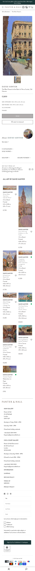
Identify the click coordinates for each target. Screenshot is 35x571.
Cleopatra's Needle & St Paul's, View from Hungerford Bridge (22, 262)
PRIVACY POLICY (9, 487)
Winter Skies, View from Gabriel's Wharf (7, 196)
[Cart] (32, 7)
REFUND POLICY (9, 477)
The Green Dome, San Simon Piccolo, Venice (23, 308)
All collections (6, 11)
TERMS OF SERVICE (7, 482)
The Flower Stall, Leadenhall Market (7, 348)
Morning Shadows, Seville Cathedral (23, 340)
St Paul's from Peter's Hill (6, 276)
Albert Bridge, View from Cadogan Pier (6, 303)
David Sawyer (9, 87)
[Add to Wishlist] (16, 194)
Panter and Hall (19, 558)
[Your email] (17, 514)
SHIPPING (7, 473)
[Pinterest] (32, 169)
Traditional (9, 525)
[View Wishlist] (29, 7)
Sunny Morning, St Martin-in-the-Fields (23, 233)
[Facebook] (29, 169)
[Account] (23, 8)
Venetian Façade (7, 377)
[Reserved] (31, 257)
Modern (8, 522)
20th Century (10, 527)
